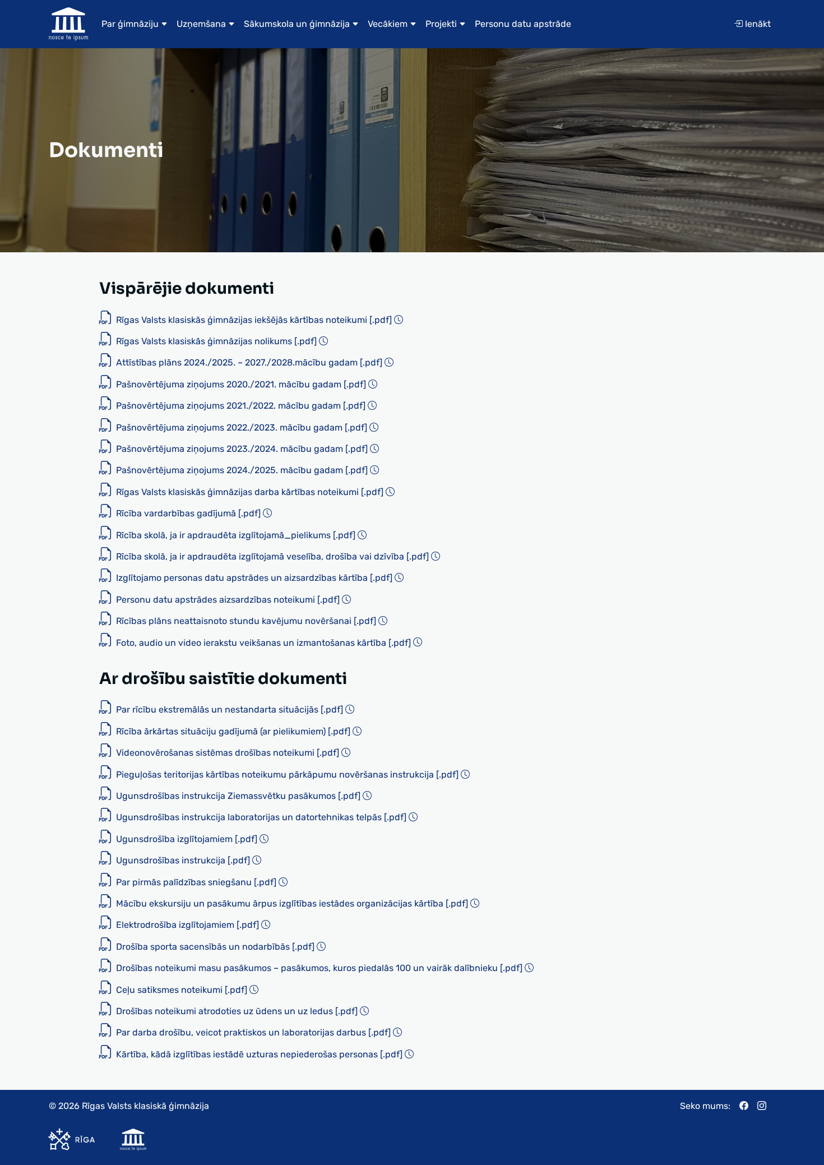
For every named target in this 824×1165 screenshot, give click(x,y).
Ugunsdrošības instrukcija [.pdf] (183, 860)
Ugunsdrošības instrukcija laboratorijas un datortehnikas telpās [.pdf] (261, 817)
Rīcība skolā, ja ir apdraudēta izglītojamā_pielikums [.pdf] (235, 535)
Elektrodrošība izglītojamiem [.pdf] (187, 924)
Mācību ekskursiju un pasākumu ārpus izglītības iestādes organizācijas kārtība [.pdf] (292, 903)
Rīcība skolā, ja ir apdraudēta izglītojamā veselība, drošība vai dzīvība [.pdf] (272, 556)
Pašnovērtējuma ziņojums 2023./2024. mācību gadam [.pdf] (242, 448)
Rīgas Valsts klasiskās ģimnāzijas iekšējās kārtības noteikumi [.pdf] (254, 320)
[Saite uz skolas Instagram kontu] (766, 1106)
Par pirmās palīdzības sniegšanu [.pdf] (196, 882)
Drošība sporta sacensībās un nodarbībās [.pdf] (215, 946)
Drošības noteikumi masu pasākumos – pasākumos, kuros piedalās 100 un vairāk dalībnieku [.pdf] (319, 968)
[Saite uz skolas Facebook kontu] (748, 1106)
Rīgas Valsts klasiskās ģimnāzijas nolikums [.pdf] (216, 341)
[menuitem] (134, 24)
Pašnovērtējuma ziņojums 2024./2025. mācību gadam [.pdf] (242, 470)
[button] (134, 24)
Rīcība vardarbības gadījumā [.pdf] (188, 513)
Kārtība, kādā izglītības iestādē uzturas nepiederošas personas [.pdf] (259, 1054)
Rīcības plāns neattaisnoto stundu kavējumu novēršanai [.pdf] (246, 621)
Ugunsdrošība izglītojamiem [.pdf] (186, 839)
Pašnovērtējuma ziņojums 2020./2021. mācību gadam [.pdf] (241, 384)
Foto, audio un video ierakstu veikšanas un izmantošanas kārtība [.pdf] (263, 642)
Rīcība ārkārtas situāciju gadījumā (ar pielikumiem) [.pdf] (233, 731)
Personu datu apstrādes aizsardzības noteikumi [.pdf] (228, 599)
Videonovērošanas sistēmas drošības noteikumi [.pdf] (227, 752)
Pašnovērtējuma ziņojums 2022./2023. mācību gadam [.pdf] (241, 427)
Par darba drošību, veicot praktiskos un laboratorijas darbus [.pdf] (253, 1032)
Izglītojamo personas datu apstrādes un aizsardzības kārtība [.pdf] (254, 577)
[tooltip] (398, 320)
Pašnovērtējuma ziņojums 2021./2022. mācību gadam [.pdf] (240, 405)
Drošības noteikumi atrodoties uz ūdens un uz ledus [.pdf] (237, 1011)
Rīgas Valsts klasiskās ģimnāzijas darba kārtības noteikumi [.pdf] (249, 492)
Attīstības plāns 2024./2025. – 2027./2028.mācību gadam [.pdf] (249, 362)
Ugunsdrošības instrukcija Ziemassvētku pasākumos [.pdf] (238, 795)
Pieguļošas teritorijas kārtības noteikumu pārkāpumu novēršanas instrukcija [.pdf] (287, 774)
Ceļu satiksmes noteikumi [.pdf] (181, 989)
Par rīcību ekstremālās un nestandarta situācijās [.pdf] (229, 709)
